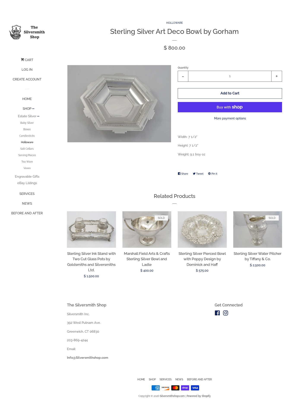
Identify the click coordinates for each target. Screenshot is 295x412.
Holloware (27, 142)
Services (27, 194)
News (27, 203)
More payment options (230, 118)
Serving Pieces (27, 155)
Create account (27, 79)
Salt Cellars (27, 148)
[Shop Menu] (33, 109)
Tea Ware (27, 161)
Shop (27, 109)
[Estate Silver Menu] (38, 116)
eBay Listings (27, 183)
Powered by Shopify (199, 396)
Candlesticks (27, 135)
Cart (28, 60)
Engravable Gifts (27, 177)
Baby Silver (27, 122)
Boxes (27, 129)
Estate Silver (27, 116)
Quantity (183, 67)
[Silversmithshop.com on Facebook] (217, 314)
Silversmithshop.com (172, 396)
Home (27, 99)
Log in (27, 70)
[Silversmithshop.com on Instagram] (225, 314)
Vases (27, 168)
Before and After (27, 213)
